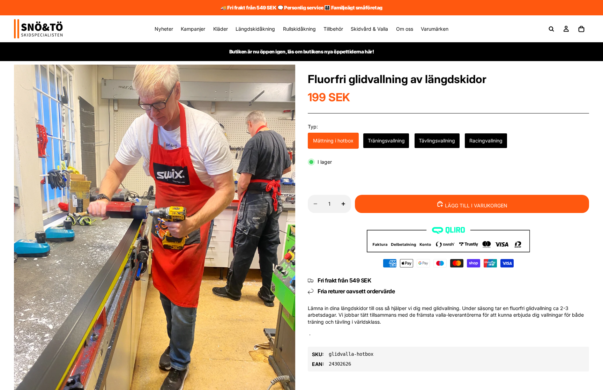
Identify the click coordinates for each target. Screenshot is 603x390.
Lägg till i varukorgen (475, 205)
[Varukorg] (581, 29)
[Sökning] (551, 29)
